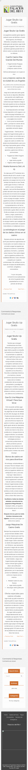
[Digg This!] (17, 298)
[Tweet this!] (10, 298)
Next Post (21, 289)
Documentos (10, 717)
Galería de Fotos (13, 715)
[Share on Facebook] (15, 298)
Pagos (22, 715)
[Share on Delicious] (13, 298)
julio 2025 (14, 688)
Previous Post (7, 289)
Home (5, 715)
